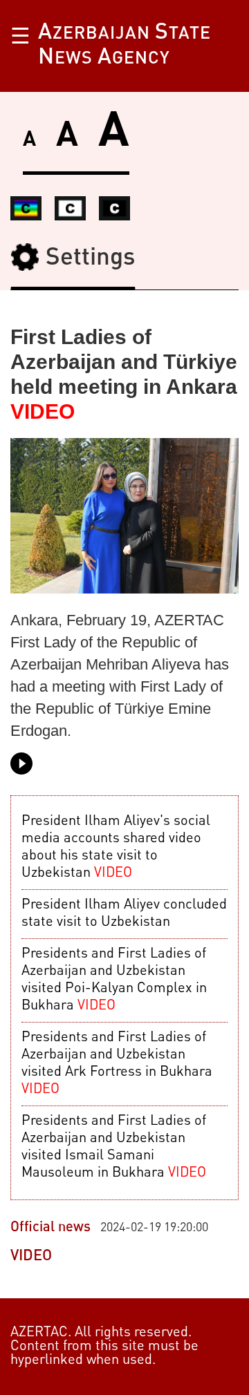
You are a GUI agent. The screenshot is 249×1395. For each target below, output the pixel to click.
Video (31, 1256)
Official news (50, 1228)
